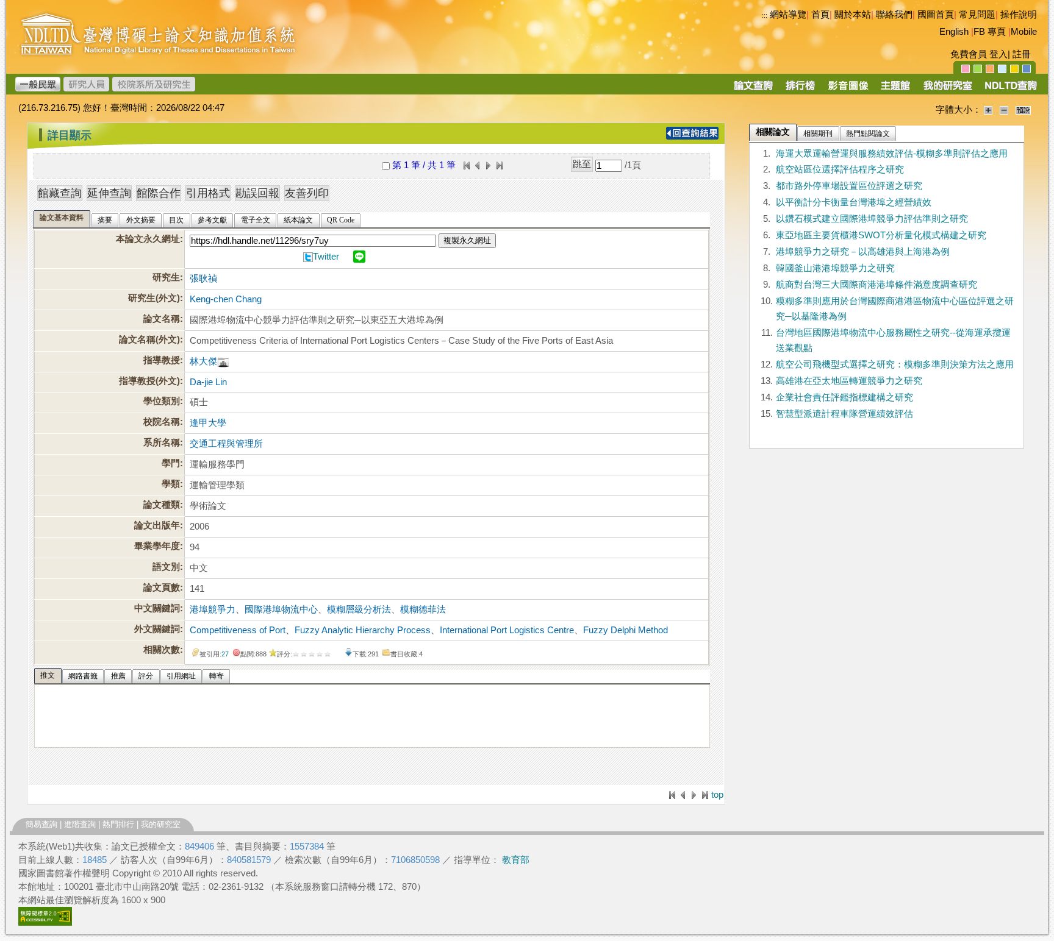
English (954, 32)
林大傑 (203, 361)
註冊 (1022, 54)
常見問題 (977, 15)
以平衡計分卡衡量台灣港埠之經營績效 (853, 202)
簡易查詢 (41, 824)
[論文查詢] (753, 89)
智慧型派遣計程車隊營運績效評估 (844, 414)
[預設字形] (1023, 110)
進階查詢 (80, 824)
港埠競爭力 (212, 609)
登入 (998, 54)
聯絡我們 (894, 15)
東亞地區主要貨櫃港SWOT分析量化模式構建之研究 (881, 235)
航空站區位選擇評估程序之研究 (840, 169)
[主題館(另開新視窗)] (895, 89)
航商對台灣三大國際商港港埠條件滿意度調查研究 (876, 284)
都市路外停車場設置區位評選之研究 (849, 186)
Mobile (1024, 32)
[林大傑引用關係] (223, 361)
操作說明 (1018, 15)
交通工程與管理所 (226, 444)
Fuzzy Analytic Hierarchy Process (363, 630)
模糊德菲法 (423, 609)
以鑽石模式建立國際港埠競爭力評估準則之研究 (872, 219)
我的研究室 (161, 824)
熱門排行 (118, 824)
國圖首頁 (935, 15)
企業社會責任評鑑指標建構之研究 (844, 397)
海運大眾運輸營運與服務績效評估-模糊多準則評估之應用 (892, 153)
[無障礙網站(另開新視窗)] (45, 923)
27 (225, 654)
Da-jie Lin (208, 382)
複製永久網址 (467, 240)
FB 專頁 (989, 32)
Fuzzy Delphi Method (625, 630)
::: (764, 15)
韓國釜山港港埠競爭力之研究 (835, 268)
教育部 (515, 860)
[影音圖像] (848, 89)
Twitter (326, 256)
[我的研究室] (947, 89)
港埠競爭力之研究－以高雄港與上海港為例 (863, 252)
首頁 (820, 15)
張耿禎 (203, 278)
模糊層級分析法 (359, 609)
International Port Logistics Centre (507, 630)
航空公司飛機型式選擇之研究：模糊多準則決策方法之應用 (895, 364)
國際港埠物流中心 (281, 609)
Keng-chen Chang (226, 299)
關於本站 (852, 15)
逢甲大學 (208, 423)
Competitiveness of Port (237, 630)
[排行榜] (800, 89)
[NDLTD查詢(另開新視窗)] (1010, 89)
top (717, 795)
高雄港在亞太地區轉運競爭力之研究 (849, 381)
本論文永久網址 (148, 239)
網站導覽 (788, 15)
